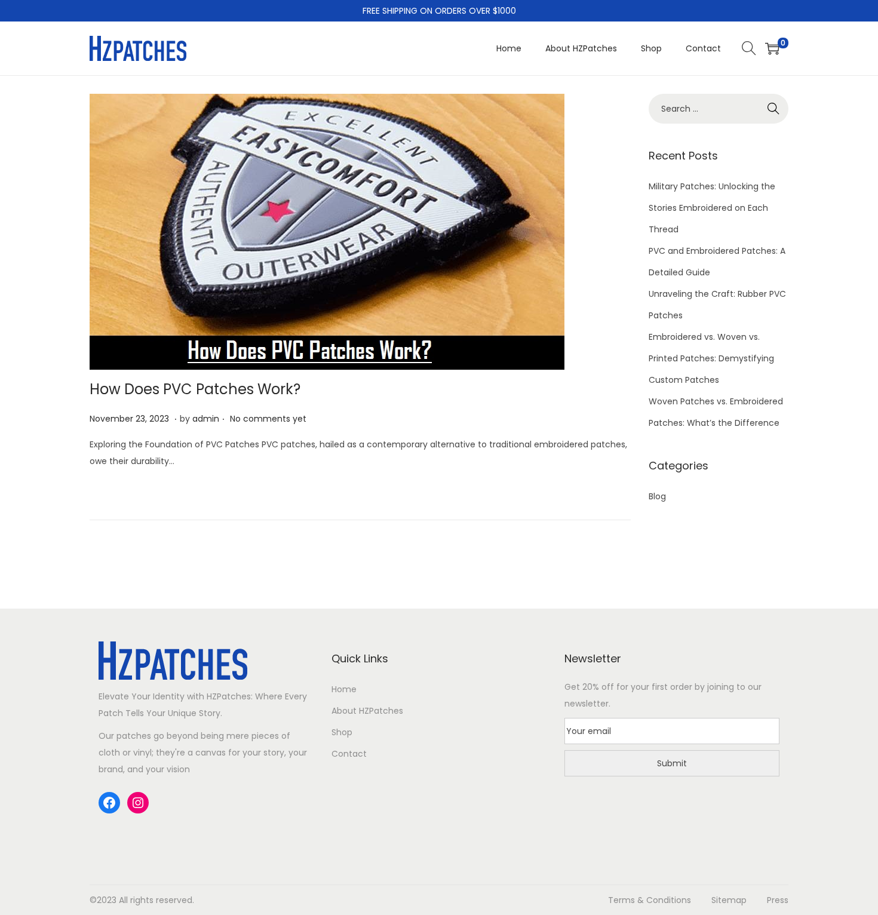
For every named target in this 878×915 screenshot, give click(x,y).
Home (344, 689)
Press (777, 900)
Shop (341, 732)
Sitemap (729, 900)
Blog (657, 496)
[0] (772, 48)
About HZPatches (367, 711)
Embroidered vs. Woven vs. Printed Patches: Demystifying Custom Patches (711, 358)
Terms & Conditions (649, 900)
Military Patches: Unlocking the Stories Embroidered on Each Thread (712, 207)
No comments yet (268, 419)
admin (205, 419)
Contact (349, 754)
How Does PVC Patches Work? (195, 389)
